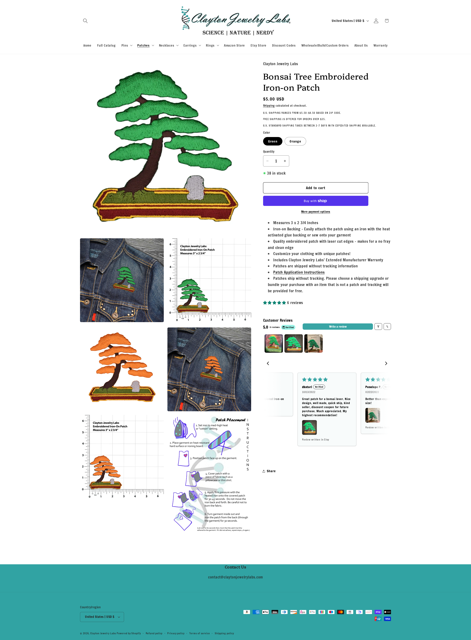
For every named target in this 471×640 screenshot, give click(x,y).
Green (273, 141)
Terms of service (199, 633)
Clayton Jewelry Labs (103, 633)
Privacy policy (176, 633)
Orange (295, 141)
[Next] (385, 363)
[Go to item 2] (293, 343)
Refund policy (154, 633)
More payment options (315, 212)
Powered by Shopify (129, 633)
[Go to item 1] (274, 343)
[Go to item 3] (313, 343)
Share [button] (271, 471)
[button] (85, 20)
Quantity (269, 152)
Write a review (338, 327)
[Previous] (269, 363)
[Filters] (378, 326)
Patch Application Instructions (299, 272)
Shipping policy (224, 633)
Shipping (269, 106)
